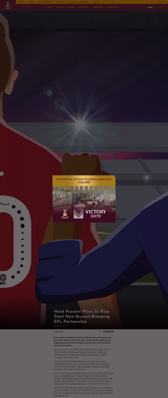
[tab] (115, 175)
